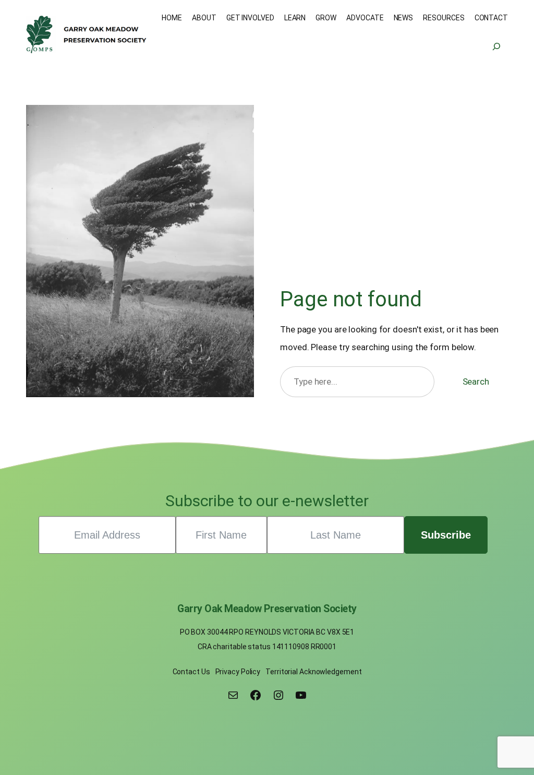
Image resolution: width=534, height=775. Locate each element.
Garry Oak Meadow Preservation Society (267, 609)
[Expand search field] (496, 47)
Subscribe (446, 535)
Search (476, 381)
